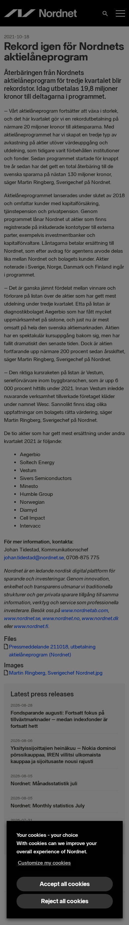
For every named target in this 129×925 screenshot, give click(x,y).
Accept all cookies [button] (65, 884)
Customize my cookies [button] (44, 863)
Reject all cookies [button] (64, 901)
